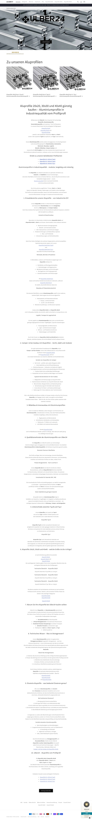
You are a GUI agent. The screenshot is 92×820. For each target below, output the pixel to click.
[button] (77, 1)
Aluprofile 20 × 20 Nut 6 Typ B (47, 777)
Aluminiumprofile (38, 181)
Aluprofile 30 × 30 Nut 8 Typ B (47, 779)
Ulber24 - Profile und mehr (14, 816)
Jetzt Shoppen (46, 41)
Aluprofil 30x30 (45, 559)
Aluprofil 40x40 (46, 561)
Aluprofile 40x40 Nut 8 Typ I (46, 249)
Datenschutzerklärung (52, 802)
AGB (21, 802)
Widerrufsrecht (32, 802)
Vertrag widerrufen (46, 790)
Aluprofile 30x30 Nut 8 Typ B (46, 245)
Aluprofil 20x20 (46, 557)
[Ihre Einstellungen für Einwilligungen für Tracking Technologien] (89, 817)
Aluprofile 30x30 (45, 130)
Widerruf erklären (41, 802)
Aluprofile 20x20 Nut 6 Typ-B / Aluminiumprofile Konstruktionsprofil (17, 95)
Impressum (47, 816)
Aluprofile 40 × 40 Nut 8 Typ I (47, 781)
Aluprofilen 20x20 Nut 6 (47, 278)
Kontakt (25, 802)
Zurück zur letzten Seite (11, 8)
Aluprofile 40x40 (46, 132)
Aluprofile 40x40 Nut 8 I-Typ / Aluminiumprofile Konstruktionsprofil (70, 95)
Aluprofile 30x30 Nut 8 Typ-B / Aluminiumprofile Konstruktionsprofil (44, 95)
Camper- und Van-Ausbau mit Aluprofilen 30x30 (45, 749)
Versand (60, 802)
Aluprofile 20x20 (46, 128)
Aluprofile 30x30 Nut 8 (46, 283)
